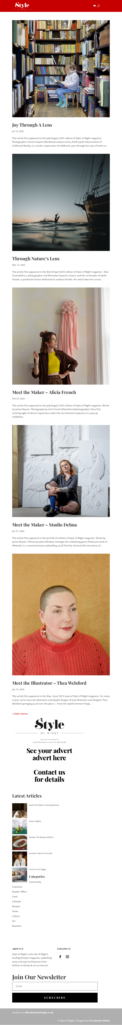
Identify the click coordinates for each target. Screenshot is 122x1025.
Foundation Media (99, 1020)
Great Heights (35, 821)
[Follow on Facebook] (60, 957)
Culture (16, 916)
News (15, 911)
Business (16, 925)
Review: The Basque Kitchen (41, 837)
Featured (17, 886)
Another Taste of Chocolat (40, 853)
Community (35, 881)
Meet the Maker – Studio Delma (44, 525)
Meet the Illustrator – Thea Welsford (49, 683)
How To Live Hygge (37, 869)
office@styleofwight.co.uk (39, 1012)
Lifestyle (16, 901)
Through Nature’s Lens (36, 258)
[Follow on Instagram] (67, 957)
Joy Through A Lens (32, 125)
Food (14, 896)
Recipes (16, 906)
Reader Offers (19, 891)
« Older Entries (20, 713)
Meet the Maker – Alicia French (44, 392)
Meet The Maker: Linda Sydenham (44, 805)
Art (13, 920)
